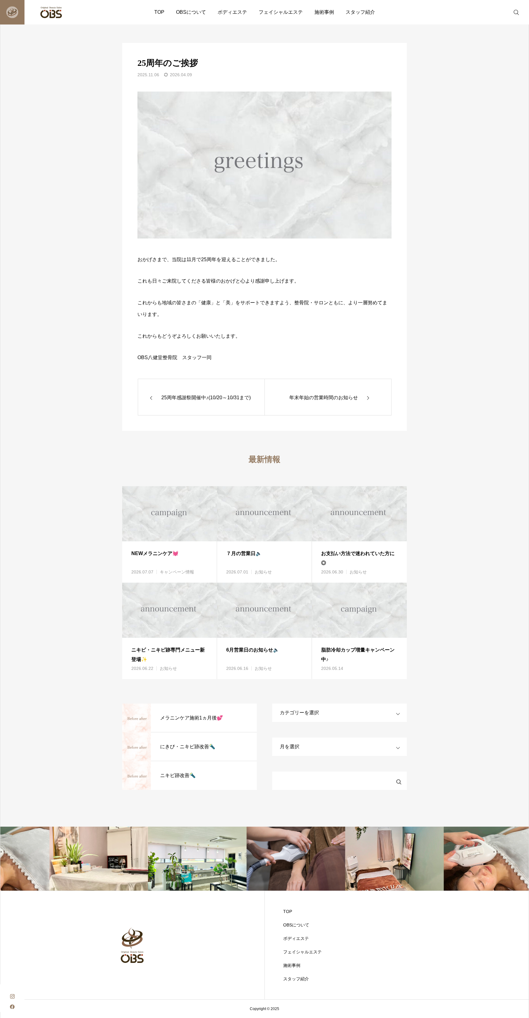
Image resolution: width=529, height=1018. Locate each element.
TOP (159, 12)
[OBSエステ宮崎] (39, 12)
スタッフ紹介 (360, 12)
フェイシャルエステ (281, 12)
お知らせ (263, 572)
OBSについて (191, 12)
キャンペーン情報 (177, 572)
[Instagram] (12, 995)
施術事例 (324, 12)
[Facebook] (12, 1006)
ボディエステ (232, 12)
